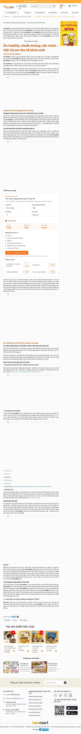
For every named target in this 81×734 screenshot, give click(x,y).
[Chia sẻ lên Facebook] (13, 616)
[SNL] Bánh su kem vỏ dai (23, 647)
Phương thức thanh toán (36, 709)
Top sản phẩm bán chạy (20, 626)
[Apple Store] (72, 708)
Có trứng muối (11, 221)
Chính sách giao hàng (35, 699)
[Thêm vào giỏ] (14, 651)
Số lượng (8, 211)
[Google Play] (72, 713)
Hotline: (13, 694)
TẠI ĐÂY (36, 599)
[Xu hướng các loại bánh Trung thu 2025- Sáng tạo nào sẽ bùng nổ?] (11, 667)
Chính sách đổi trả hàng (35, 703)
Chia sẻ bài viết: (7, 616)
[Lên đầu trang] (78, 732)
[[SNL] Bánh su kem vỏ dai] (23, 637)
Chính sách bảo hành (35, 706)
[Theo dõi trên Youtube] (56, 695)
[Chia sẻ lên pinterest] (18, 616)
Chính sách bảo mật (34, 715)
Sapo (36, 729)
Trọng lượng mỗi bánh (38, 205)
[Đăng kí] (65, 682)
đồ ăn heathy (23, 620)
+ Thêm (26, 265)
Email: (14, 698)
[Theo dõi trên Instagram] (65, 695)
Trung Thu (64, 12)
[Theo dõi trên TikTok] (60, 695)
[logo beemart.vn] (40, 722)
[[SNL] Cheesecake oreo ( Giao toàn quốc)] (51, 637)
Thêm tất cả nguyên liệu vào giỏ (17, 253)
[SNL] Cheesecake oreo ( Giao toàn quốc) (51, 647)
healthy (15, 620)
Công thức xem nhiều (31, 658)
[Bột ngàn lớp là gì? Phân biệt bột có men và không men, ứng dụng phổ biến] (39, 667)
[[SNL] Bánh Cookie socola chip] (37, 637)
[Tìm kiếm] (54, 6)
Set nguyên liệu (39, 12)
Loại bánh (8, 205)
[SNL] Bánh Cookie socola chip (37, 647)
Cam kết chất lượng (34, 712)
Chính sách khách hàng (35, 696)
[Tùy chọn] (42, 651)
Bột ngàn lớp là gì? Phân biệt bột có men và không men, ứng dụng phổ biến (53, 664)
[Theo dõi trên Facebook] (70, 695)
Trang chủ (27, 12)
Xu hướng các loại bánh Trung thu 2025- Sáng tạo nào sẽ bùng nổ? (25, 664)
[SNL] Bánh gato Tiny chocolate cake (9, 647)
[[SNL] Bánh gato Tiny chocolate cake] (9, 637)
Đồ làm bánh (53, 12)
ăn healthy (7, 620)
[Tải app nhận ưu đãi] (69, 33)
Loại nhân (35, 211)
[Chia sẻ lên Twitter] (15, 616)
